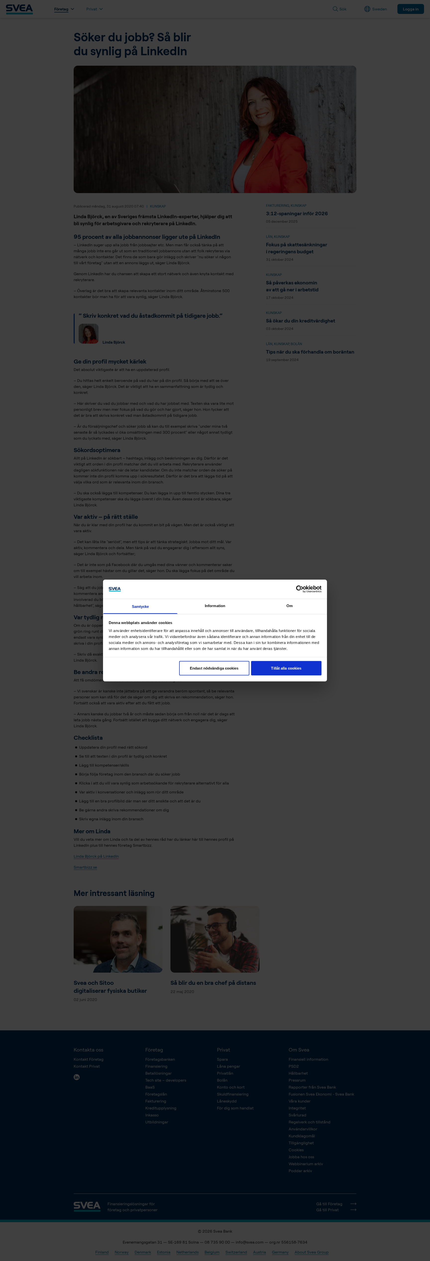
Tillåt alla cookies (286, 668)
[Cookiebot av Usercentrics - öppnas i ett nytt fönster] (300, 589)
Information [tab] (215, 605)
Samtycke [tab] (140, 606)
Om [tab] (289, 605)
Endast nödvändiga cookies (214, 668)
